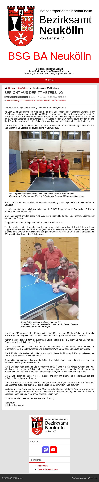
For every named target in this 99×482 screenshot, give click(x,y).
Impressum (43, 466)
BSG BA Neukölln (59, 100)
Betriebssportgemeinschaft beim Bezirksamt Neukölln (29, 100)
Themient (93, 478)
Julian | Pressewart (39, 97)
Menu (51, 80)
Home (11, 88)
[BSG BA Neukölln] (49, 64)
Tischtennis (22, 97)
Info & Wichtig (22, 88)
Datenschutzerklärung (48, 469)
